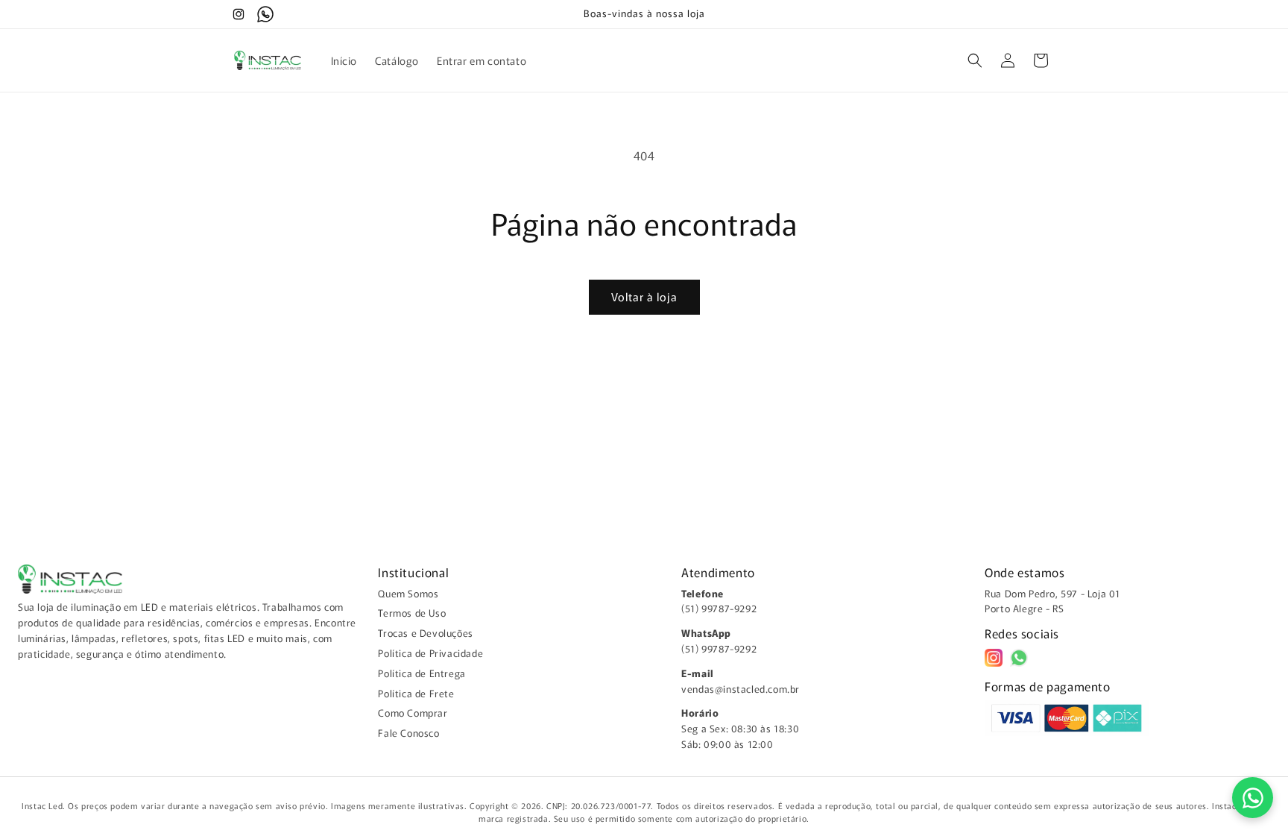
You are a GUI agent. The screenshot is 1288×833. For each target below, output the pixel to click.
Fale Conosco (408, 733)
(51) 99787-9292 (719, 608)
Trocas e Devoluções (425, 633)
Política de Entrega (421, 673)
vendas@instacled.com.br (740, 689)
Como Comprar (412, 712)
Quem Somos (408, 593)
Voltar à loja (644, 296)
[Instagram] (994, 658)
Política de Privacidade (430, 653)
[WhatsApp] (1019, 658)
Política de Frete (416, 693)
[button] (975, 60)
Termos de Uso (412, 613)
